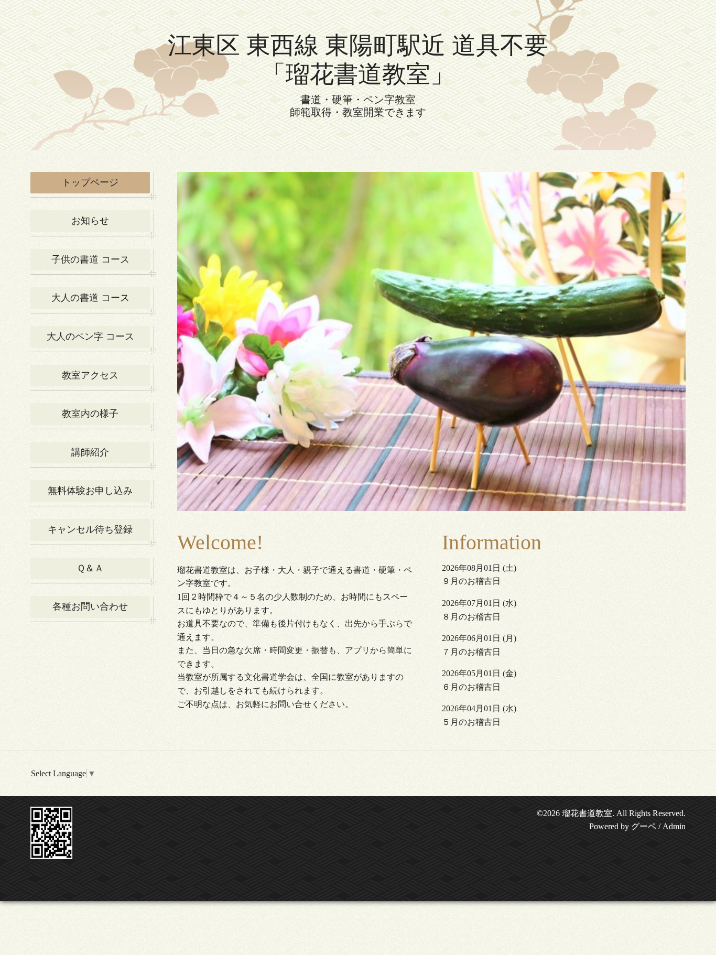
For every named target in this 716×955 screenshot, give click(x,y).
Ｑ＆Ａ (90, 568)
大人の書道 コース (90, 297)
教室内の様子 (90, 413)
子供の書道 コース (90, 259)
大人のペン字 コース (90, 336)
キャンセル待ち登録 (90, 529)
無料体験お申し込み (90, 490)
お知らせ (90, 220)
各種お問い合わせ (90, 606)
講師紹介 (90, 452)
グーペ (643, 826)
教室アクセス (90, 375)
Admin (674, 826)
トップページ (90, 182)
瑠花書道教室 (587, 813)
